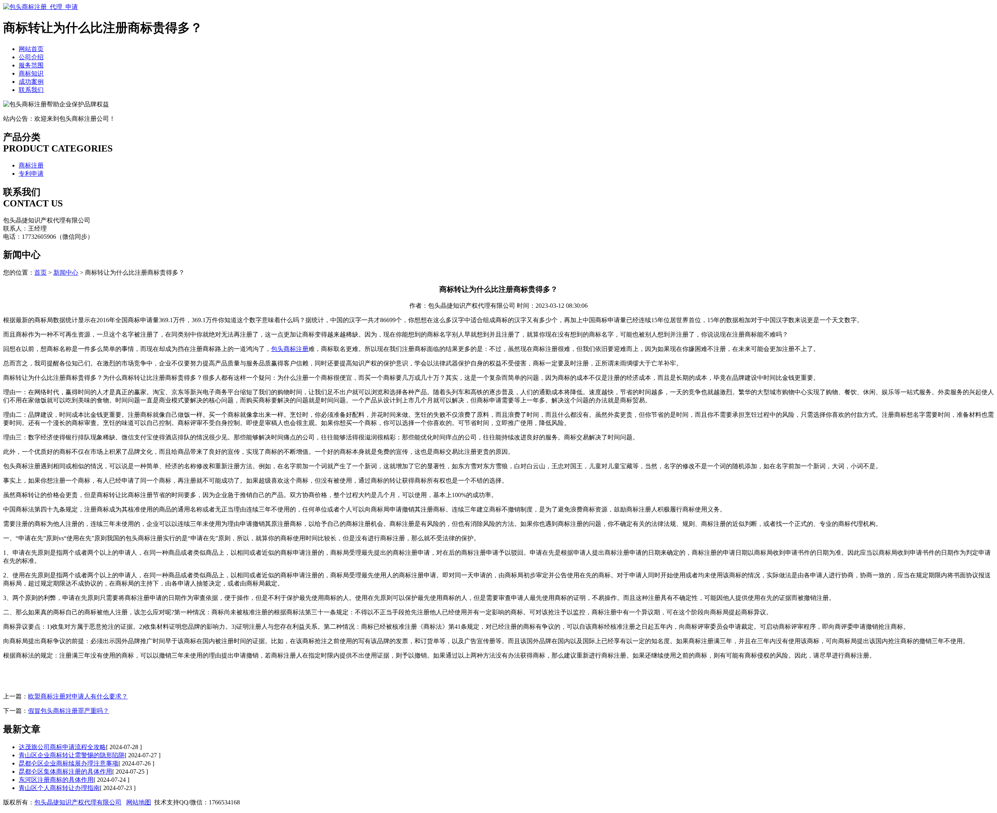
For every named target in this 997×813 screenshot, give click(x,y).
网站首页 (31, 49)
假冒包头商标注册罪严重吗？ (68, 710)
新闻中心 (65, 272)
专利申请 (31, 173)
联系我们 (31, 89)
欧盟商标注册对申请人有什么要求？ (78, 696)
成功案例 (31, 81)
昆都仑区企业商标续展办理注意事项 (68, 763)
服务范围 (31, 65)
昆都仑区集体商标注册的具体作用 (65, 771)
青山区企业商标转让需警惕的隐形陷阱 (72, 755)
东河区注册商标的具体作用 (56, 779)
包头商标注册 (289, 349)
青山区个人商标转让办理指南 (59, 788)
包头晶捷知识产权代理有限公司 (78, 802)
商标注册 (31, 165)
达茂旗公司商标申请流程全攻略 (62, 747)
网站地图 (138, 802)
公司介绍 (31, 57)
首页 (40, 272)
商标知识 (31, 73)
